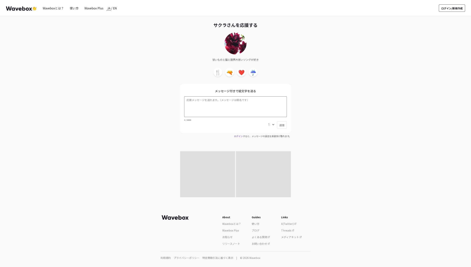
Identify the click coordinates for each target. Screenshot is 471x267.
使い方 (74, 8)
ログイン (238, 136)
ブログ (255, 230)
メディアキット (290, 237)
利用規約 (165, 258)
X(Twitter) (287, 224)
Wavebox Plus (93, 8)
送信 (281, 125)
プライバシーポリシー (186, 258)
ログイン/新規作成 (452, 8)
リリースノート (231, 243)
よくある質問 (260, 237)
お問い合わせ (260, 243)
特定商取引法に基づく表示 (217, 258)
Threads (286, 230)
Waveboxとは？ (53, 8)
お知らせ (227, 237)
